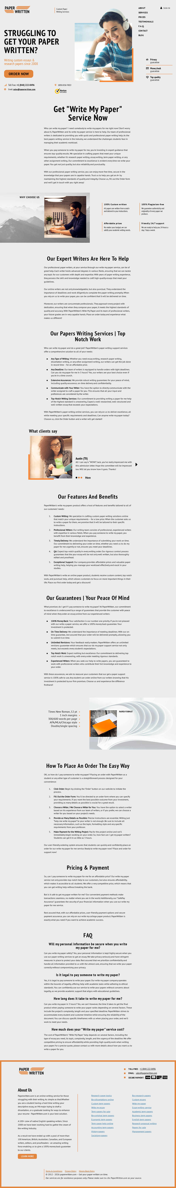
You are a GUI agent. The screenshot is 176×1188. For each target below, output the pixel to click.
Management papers (141, 1131)
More (88, 477)
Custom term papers (100, 1103)
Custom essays (139, 1099)
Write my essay (98, 1107)
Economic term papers (101, 1119)
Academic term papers (142, 1111)
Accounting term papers (102, 1127)
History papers (98, 1131)
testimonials (145, 21)
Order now (19, 74)
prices (141, 17)
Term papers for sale (100, 1111)
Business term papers (142, 1115)
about (141, 8)
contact (143, 30)
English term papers (141, 1119)
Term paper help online (102, 1123)
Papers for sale (139, 1127)
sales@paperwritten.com (24, 89)
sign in (166, 8)
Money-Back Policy (87, 1171)
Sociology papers (99, 1135)
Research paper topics (101, 1095)
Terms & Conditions (54, 1171)
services (143, 12)
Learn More (27, 1156)
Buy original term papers (102, 1115)
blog (141, 35)
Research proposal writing (144, 1123)
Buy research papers (141, 1095)
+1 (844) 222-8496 (26, 85)
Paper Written (17, 9)
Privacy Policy (70, 1171)
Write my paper (139, 1103)
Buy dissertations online (102, 1099)
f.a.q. (141, 26)
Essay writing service (141, 1107)
